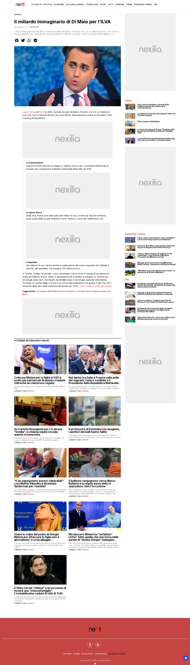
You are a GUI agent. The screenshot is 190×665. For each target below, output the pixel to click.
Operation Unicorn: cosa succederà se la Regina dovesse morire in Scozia (156, 318)
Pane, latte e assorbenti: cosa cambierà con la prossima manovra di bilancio (156, 238)
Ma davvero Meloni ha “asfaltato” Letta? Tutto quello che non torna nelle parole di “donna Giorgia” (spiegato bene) (93, 537)
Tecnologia (92, 4)
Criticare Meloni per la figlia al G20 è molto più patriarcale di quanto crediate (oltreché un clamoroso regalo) (39, 380)
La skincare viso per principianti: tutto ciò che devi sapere (156, 114)
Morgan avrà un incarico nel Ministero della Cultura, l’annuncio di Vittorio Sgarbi (156, 263)
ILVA (41, 112)
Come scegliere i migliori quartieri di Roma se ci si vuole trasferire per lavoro (155, 301)
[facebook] (16, 42)
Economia (59, 4)
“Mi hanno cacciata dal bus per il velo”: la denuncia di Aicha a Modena (156, 271)
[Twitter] (96, 643)
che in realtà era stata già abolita (95, 286)
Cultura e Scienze (75, 4)
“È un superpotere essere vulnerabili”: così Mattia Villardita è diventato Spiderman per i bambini (39, 483)
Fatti (110, 4)
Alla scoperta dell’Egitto (148, 121)
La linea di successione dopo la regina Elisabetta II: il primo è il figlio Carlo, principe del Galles (155, 310)
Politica (47, 4)
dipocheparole (20, 27)
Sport (103, 4)
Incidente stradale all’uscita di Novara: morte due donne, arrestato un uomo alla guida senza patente (156, 285)
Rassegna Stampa (143, 4)
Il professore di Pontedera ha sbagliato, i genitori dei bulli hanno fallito (94, 430)
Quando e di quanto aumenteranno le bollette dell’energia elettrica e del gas (155, 293)
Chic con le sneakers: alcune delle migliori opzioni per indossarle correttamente (153, 106)
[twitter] (23, 42)
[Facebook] (89, 643)
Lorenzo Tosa (20, 391)
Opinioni (120, 4)
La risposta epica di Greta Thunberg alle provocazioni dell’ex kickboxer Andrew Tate (155, 131)
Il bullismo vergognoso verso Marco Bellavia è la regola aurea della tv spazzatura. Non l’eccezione (92, 483)
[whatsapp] (29, 42)
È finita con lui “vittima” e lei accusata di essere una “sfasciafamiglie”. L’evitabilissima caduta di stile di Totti (40, 591)
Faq (155, 4)
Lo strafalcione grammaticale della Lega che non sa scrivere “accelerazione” (156, 139)
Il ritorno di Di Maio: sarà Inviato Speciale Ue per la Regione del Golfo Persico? (156, 246)
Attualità (36, 4)
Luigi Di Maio (28, 112)
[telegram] (35, 42)
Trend (129, 4)
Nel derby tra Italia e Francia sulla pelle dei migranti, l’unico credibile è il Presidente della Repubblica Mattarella (94, 380)
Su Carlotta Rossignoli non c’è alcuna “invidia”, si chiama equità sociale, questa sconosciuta (38, 432)
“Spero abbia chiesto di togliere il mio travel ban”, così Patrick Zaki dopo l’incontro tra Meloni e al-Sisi (154, 255)
